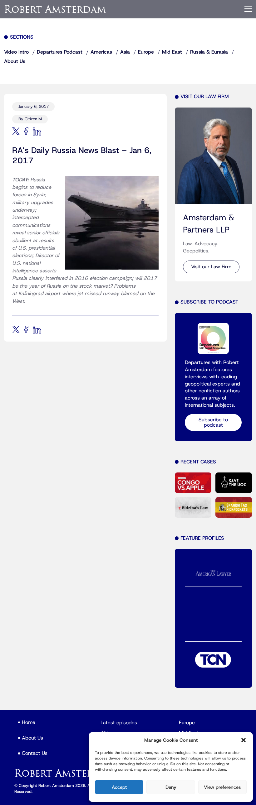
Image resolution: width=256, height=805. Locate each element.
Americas (101, 52)
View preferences (222, 787)
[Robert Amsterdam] (55, 9)
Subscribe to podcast (213, 422)
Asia (125, 52)
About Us (14, 61)
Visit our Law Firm (211, 266)
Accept (119, 787)
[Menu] (248, 9)
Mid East (172, 52)
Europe (146, 52)
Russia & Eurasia (209, 52)
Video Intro (16, 52)
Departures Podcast (59, 52)
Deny (170, 787)
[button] (243, 740)
